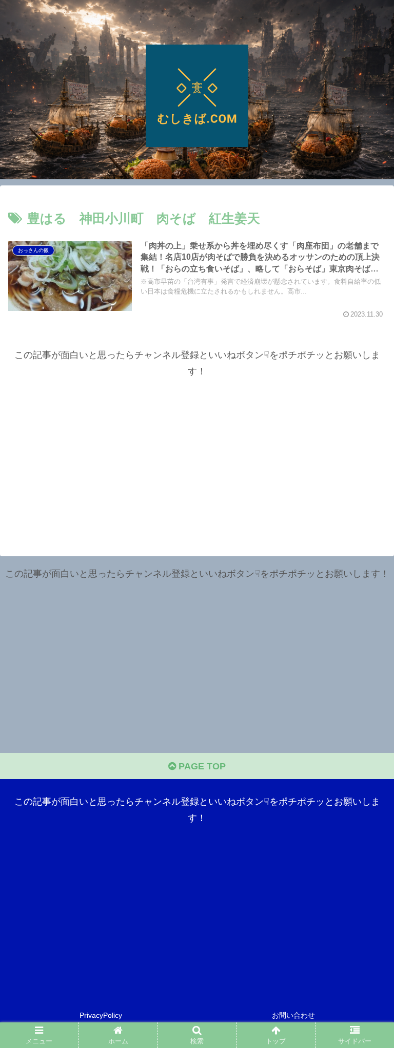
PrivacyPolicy (101, 1015)
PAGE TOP (201, 766)
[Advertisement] (197, 451)
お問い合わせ (293, 1015)
